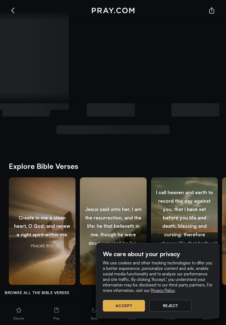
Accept (124, 305)
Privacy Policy (162, 290)
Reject (170, 305)
